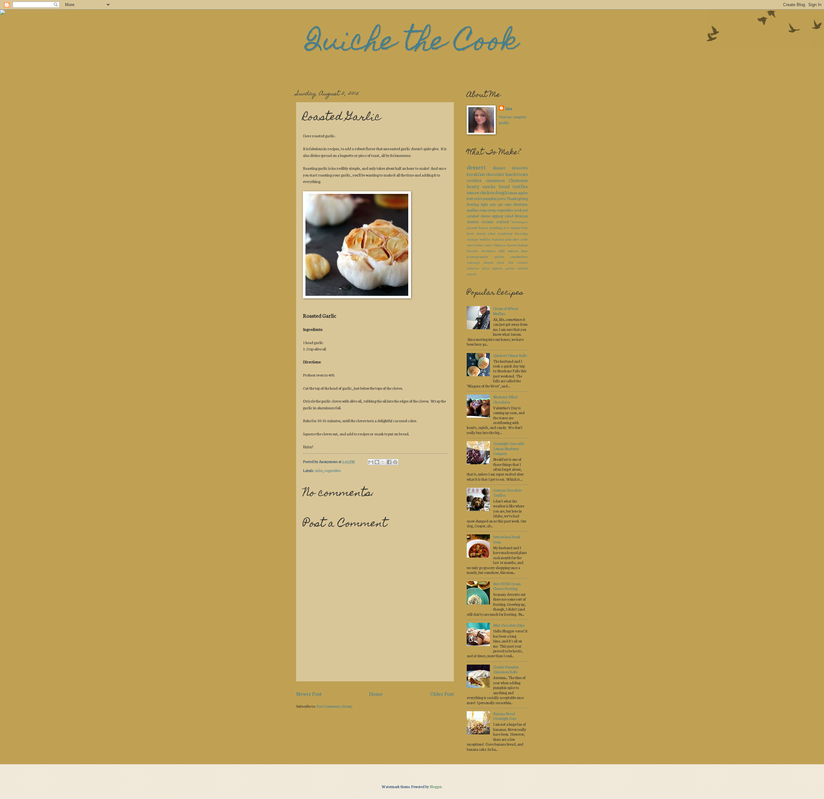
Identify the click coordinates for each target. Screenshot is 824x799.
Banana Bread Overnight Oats (505, 716)
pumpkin (489, 198)
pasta (501, 198)
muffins (473, 210)
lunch (510, 174)
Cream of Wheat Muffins (505, 311)
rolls (524, 239)
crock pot (521, 210)
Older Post (442, 693)
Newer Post (309, 693)
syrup (491, 210)
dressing (521, 233)
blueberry (520, 204)
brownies (489, 250)
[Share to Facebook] (389, 462)
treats (522, 174)
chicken (487, 192)
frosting (473, 204)
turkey (515, 227)
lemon (512, 192)
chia (510, 262)
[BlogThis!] (377, 462)
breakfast (476, 174)
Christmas (518, 180)
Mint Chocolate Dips (509, 625)
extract (513, 250)
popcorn (497, 268)
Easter (512, 244)
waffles (485, 239)
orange (472, 239)
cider (491, 233)
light (484, 204)
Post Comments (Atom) (334, 706)
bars (524, 227)
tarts (488, 244)
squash (472, 274)
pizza (485, 268)
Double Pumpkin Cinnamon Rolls (506, 669)
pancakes (512, 239)
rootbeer (522, 268)
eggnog (497, 215)
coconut (487, 221)
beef (470, 233)
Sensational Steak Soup (506, 539)
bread (504, 186)
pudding (496, 227)
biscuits (473, 250)
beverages (519, 221)
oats (493, 204)
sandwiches (519, 256)
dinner (499, 167)
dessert (476, 167)
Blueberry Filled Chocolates (505, 399)
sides (319, 470)
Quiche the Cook (412, 43)
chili (501, 250)
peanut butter (477, 227)
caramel (473, 215)
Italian (523, 244)
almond (488, 262)
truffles (520, 186)
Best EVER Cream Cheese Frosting (507, 586)
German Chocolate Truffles (507, 492)
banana (498, 239)
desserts (520, 167)
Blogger (436, 786)
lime (524, 250)
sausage (473, 262)
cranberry (505, 233)
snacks (488, 186)
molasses (473, 268)
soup (483, 210)
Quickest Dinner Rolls (510, 355)
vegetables (332, 470)
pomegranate (477, 256)
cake (507, 204)
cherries (473, 221)
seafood (502, 221)
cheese (486, 215)
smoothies (475, 244)
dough (501, 192)
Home (376, 693)
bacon (500, 262)
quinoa (509, 268)
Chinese (499, 244)
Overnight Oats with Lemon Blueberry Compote (508, 448)
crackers (522, 262)
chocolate (495, 174)
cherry (481, 233)
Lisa (508, 108)
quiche (499, 256)
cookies (474, 180)
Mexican (521, 215)
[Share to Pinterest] (395, 462)
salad (509, 215)
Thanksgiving (517, 198)
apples (523, 192)
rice (506, 227)
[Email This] (371, 462)
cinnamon (495, 180)
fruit (470, 198)
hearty (473, 186)
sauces (473, 192)
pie (500, 204)
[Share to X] (383, 462)
